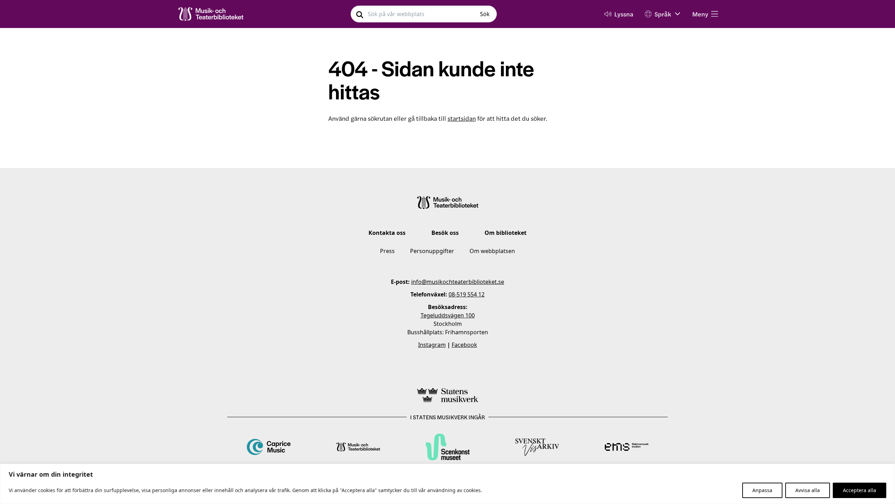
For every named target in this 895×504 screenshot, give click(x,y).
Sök (485, 14)
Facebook (464, 345)
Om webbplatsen (492, 251)
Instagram (432, 345)
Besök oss (445, 233)
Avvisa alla (807, 490)
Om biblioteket (506, 233)
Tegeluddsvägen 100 (448, 315)
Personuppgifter (432, 251)
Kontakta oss (387, 233)
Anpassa (762, 490)
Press (387, 251)
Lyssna (623, 13)
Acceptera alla (859, 490)
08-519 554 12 (467, 294)
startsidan (462, 118)
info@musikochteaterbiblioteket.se (457, 282)
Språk (662, 13)
